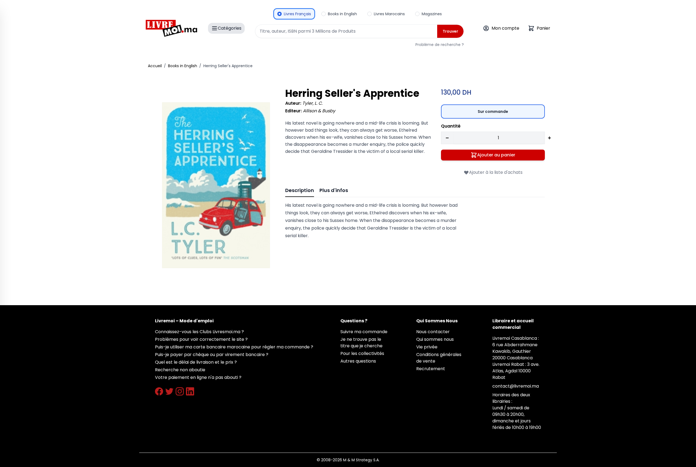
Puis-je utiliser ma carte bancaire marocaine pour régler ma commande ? (234, 347)
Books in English (182, 66)
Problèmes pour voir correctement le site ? (201, 339)
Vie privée (426, 347)
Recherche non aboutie (180, 370)
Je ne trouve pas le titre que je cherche (361, 342)
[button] (216, 185)
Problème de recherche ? (439, 44)
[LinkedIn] (190, 391)
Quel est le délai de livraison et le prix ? (196, 362)
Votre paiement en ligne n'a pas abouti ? (198, 377)
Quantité (451, 126)
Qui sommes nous (435, 339)
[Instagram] (180, 391)
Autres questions (358, 361)
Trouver (450, 31)
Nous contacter (433, 332)
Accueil (155, 66)
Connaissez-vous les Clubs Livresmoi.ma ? (199, 332)
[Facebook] (159, 391)
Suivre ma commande (363, 332)
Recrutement (430, 369)
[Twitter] (169, 391)
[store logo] (171, 28)
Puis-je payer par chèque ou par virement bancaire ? (211, 354)
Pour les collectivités (362, 353)
